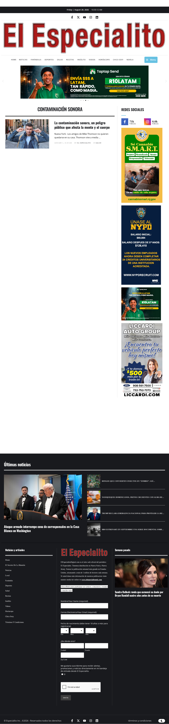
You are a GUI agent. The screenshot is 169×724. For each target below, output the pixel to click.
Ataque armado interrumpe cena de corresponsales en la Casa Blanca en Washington (41, 528)
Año (87, 634)
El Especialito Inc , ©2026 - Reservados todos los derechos (32, 720)
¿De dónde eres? (68, 641)
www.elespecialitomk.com (92, 580)
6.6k (155, 121)
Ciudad (63, 650)
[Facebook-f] (72, 17)
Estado (87, 650)
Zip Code (64, 659)
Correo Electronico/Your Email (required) (79, 612)
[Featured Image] (43, 497)
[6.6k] (147, 121)
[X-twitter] (78, 17)
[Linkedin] (96, 17)
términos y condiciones (139, 720)
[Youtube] (84, 17)
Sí (64, 674)
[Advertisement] (80, 427)
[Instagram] (90, 17)
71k (132, 121)
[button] (3, 81)
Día (62, 634)
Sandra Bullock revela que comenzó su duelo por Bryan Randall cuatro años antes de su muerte (139, 593)
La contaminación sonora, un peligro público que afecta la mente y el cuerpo (82, 125)
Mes (72, 634)
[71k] (124, 121)
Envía (66, 698)
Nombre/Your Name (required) (74, 601)
